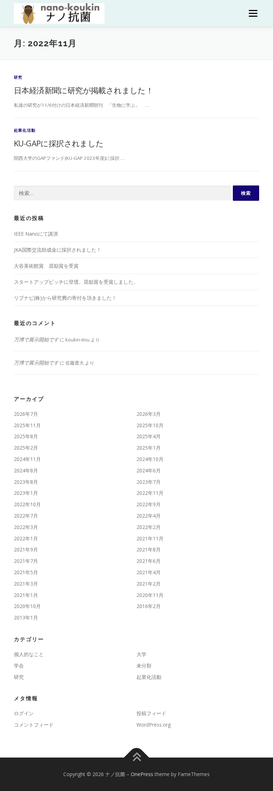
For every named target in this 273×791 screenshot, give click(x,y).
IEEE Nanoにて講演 (36, 233)
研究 (18, 77)
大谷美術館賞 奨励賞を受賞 (46, 265)
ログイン (24, 713)
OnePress (142, 774)
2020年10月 (27, 606)
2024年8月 (26, 470)
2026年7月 (26, 413)
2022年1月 (26, 538)
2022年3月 (26, 527)
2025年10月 (150, 425)
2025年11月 (27, 425)
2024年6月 (148, 470)
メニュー (253, 13)
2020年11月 (150, 595)
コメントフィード (34, 724)
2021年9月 (26, 549)
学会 (19, 665)
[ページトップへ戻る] (136, 757)
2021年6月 (148, 560)
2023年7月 (148, 481)
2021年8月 (148, 549)
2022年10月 (27, 504)
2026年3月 (148, 413)
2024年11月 (27, 459)
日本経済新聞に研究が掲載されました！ (83, 90)
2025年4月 (148, 436)
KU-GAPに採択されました (59, 143)
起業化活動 (25, 130)
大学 (141, 654)
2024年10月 (150, 459)
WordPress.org (153, 724)
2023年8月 (26, 481)
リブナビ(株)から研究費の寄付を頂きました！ (65, 297)
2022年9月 (148, 504)
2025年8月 (26, 436)
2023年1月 (26, 492)
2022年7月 (26, 515)
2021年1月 (26, 595)
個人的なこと (29, 654)
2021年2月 (148, 583)
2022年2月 (148, 527)
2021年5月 (26, 572)
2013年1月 (26, 617)
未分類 (143, 665)
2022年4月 (148, 515)
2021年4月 (148, 572)
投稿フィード (151, 713)
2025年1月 (148, 447)
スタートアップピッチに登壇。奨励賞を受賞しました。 (76, 281)
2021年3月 (26, 583)
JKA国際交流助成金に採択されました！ (57, 249)
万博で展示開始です (36, 339)
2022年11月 (150, 492)
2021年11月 (150, 538)
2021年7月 (26, 560)
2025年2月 (26, 447)
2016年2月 (148, 606)
